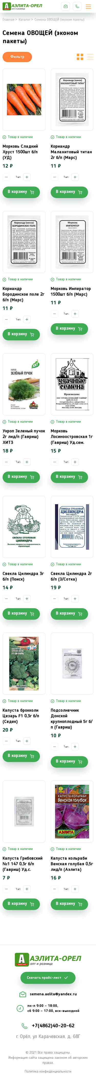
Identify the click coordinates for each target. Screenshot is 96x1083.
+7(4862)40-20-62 (77, 6)
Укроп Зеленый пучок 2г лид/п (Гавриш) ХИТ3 (24, 437)
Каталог (24, 19)
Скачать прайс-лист (44, 978)
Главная (8, 19)
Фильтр (17, 57)
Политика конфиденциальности (48, 1071)
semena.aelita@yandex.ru (65, 6)
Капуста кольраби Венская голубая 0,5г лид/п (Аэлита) (72, 864)
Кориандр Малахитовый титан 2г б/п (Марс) (71, 152)
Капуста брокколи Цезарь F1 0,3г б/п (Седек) (21, 716)
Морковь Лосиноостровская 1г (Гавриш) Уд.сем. (72, 437)
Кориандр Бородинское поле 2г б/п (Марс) (23, 294)
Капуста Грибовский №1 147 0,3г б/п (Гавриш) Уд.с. (22, 864)
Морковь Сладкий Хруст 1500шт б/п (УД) (20, 152)
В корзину (17, 192)
